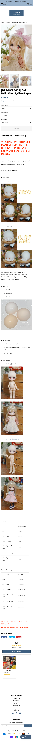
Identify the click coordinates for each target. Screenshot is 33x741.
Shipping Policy (16, 703)
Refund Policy (20, 135)
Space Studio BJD (21, 731)
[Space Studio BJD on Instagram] (16, 714)
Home (2, 22)
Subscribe (27, 726)
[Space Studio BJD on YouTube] (20, 714)
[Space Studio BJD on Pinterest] (13, 714)
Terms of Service (16, 705)
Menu (4, 4)
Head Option (4, 105)
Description (7, 135)
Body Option (4, 112)
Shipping (3, 101)
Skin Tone (4, 120)
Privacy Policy (16, 698)
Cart (30, 4)
